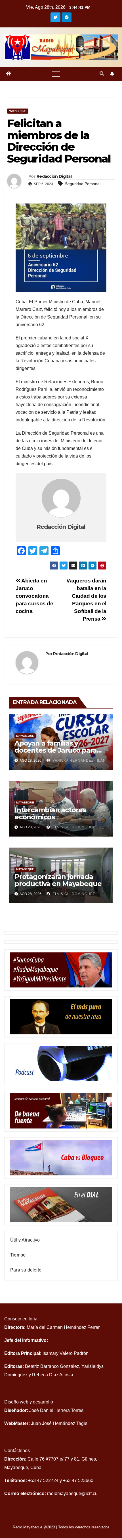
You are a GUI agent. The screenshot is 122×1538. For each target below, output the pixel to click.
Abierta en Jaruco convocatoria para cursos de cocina (34, 596)
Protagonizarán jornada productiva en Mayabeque (57, 880)
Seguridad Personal (82, 183)
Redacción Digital (54, 176)
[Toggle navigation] (56, 74)
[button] (102, 73)
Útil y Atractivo (25, 1240)
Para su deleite (25, 1270)
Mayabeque (18, 110)
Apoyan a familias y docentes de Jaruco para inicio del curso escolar (55, 750)
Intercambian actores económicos (50, 813)
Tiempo (18, 1255)
